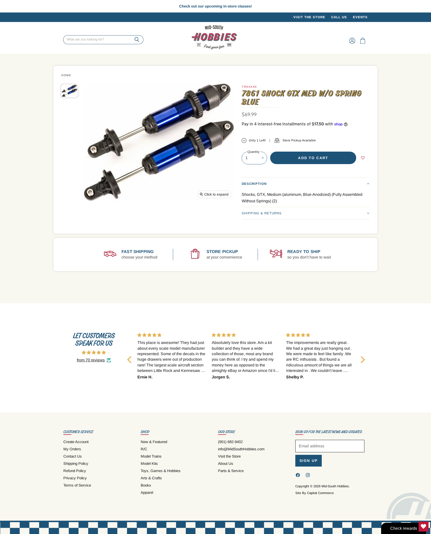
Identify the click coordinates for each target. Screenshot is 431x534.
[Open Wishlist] (424, 527)
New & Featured (154, 442)
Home (66, 75)
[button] (306, 183)
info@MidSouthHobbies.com (241, 449)
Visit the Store (309, 17)
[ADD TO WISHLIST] (363, 158)
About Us (225, 463)
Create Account (76, 442)
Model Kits (149, 463)
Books (146, 485)
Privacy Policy (75, 478)
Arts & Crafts (151, 478)
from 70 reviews (91, 360)
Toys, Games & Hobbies (161, 471)
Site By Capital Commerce (314, 493)
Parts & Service (231, 471)
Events (360, 17)
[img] (93, 352)
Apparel (147, 492)
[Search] (136, 39)
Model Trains (151, 456)
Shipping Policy (75, 463)
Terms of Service (77, 485)
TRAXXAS (249, 86)
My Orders (72, 449)
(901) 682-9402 (230, 442)
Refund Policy (74, 471)
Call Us (339, 17)
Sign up (309, 461)
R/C (144, 449)
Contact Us (72, 456)
